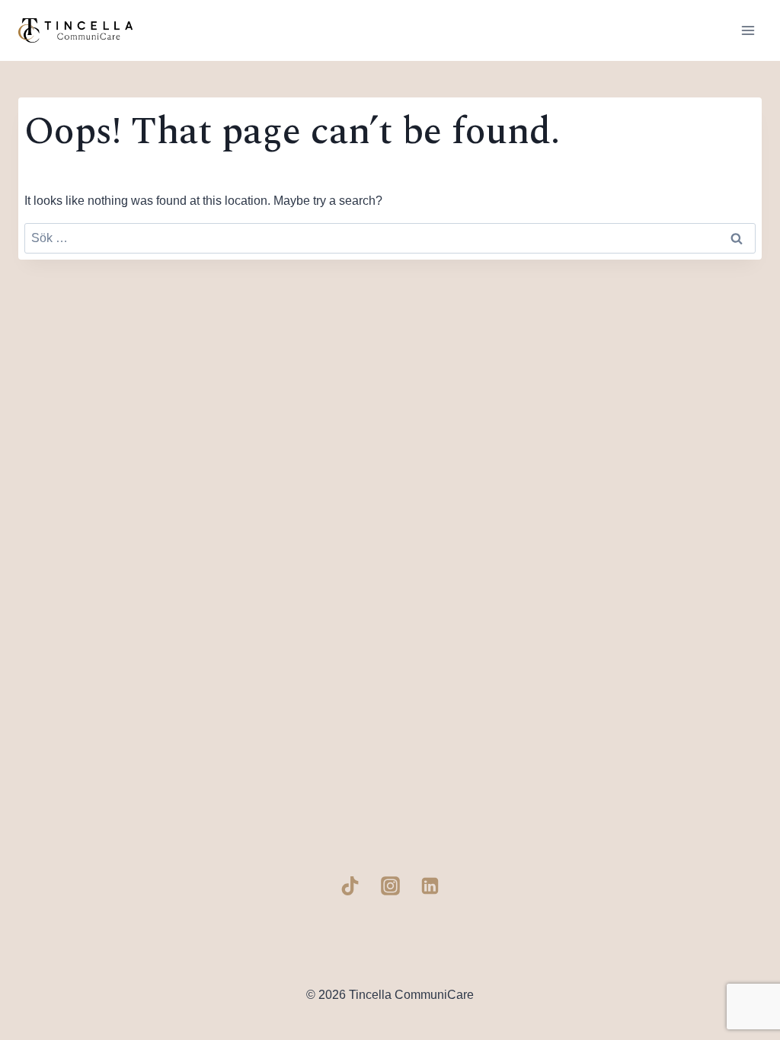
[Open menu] (748, 30)
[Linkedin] (430, 885)
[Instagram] (390, 885)
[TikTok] (350, 885)
